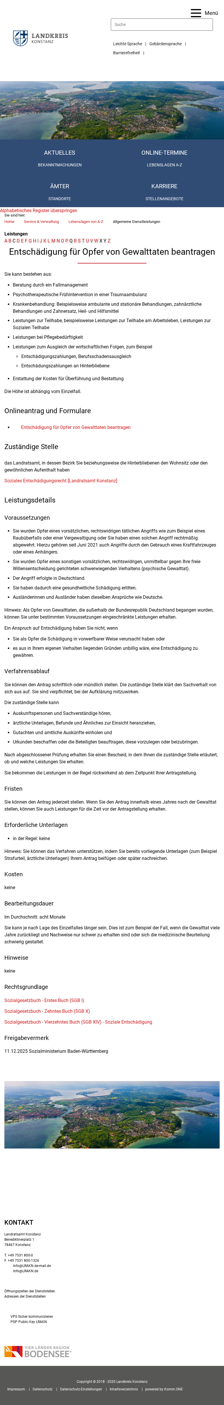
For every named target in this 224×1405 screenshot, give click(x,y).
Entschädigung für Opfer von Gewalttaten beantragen (76, 427)
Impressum (16, 1389)
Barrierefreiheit (126, 52)
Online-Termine (164, 152)
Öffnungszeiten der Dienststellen (29, 1291)
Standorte (59, 198)
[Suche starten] (210, 24)
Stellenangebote (164, 198)
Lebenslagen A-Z (164, 165)
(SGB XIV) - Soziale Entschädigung (78, 1022)
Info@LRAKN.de (25, 1271)
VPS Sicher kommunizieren (31, 1317)
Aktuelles (59, 152)
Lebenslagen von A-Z (86, 221)
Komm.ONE (173, 1389)
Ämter (59, 186)
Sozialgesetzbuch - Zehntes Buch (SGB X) (47, 1011)
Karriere (164, 186)
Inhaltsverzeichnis (124, 1389)
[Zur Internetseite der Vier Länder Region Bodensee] (37, 1351)
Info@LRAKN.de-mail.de (32, 1266)
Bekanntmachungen (60, 165)
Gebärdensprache (165, 43)
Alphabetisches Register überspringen (38, 210)
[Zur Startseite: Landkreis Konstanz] (40, 38)
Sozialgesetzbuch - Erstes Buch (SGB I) (44, 1000)
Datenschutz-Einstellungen (81, 1389)
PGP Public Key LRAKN (28, 1322)
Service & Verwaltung (41, 221)
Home (9, 221)
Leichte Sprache (127, 43)
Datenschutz (42, 1389)
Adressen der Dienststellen (25, 1296)
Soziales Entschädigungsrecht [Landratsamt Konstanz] (60, 481)
